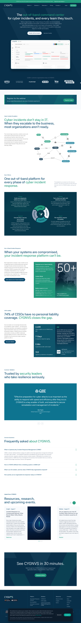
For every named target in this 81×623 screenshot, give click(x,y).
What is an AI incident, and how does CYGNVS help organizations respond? (25, 469)
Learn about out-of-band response (15, 279)
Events (57, 602)
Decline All (59, 614)
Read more (9, 537)
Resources (44, 5)
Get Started (73, 5)
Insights (57, 600)
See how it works (48, 33)
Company (58, 5)
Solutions (36, 5)
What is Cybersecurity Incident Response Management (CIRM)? (22, 449)
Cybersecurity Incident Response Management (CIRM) (46, 604)
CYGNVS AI (43, 598)
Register (61, 537)
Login (66, 5)
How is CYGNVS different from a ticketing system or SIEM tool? (22, 464)
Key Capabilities (33, 602)
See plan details (10, 341)
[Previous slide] (38, 423)
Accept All (67, 614)
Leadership (69, 600)
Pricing (51, 5)
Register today (69, 100)
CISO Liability (43, 600)
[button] (70, 502)
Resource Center (59, 598)
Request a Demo (40, 575)
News (68, 604)
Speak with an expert (34, 33)
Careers (68, 602)
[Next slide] (42, 423)
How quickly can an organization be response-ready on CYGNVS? (23, 474)
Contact (68, 606)
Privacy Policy (38, 615)
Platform (29, 5)
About (68, 598)
